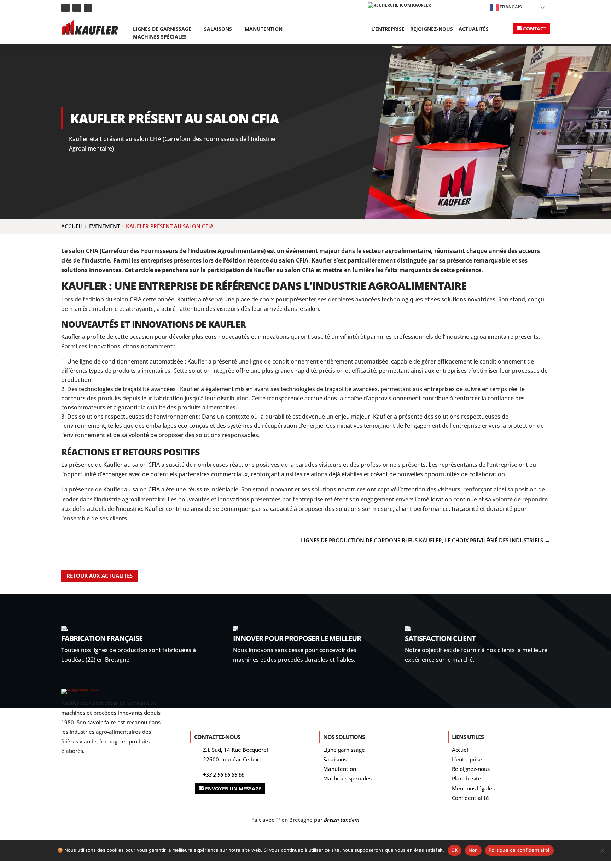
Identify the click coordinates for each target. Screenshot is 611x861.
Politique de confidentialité (519, 850)
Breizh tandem (341, 819)
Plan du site (466, 778)
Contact (534, 28)
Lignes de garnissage (162, 29)
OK (454, 850)
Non (473, 850)
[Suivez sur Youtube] (76, 8)
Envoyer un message (233, 788)
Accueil (461, 749)
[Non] (602, 850)
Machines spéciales (160, 37)
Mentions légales (473, 788)
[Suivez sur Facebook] (88, 8)
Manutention (264, 29)
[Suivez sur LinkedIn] (65, 8)
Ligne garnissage (344, 749)
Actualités (474, 29)
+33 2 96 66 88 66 (223, 774)
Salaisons (218, 29)
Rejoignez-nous (431, 29)
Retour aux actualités (99, 575)
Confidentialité (470, 797)
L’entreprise (388, 29)
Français (510, 7)
